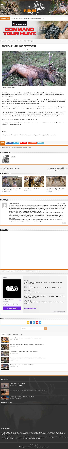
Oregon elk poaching (18, 147)
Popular (9, 334)
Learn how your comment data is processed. (29, 271)
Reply (64, 223)
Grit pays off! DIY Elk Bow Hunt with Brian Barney (21, 364)
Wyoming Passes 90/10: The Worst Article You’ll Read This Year (28, 390)
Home (1, 41)
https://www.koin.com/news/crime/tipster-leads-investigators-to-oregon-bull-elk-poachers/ (29, 135)
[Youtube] (37, 322)
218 (19, 391)
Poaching (26, 49)
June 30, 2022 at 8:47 (61, 203)
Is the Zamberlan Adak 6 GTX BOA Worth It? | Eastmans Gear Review (26, 338)
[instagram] (40, 322)
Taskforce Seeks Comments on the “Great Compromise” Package (56, 169)
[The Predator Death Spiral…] (5, 385)
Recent (3, 334)
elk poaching (7, 147)
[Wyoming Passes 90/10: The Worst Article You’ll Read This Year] (5, 392)
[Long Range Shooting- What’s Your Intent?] (5, 398)
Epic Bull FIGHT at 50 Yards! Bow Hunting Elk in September (24, 18)
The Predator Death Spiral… (18, 383)
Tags (21, 334)
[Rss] (28, 322)
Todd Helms (6, 49)
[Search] (45, 328)
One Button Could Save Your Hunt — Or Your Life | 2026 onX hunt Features (27, 358)
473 (21, 385)
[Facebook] (31, 322)
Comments (15, 334)
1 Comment (33, 49)
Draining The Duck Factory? (32, 188)
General (6, 41)
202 (20, 398)
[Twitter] (34, 322)
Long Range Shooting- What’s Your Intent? (22, 396)
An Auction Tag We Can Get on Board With (12, 169)
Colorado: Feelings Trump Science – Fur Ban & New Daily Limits (55, 189)
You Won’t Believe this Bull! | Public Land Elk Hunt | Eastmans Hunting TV (27, 344)
